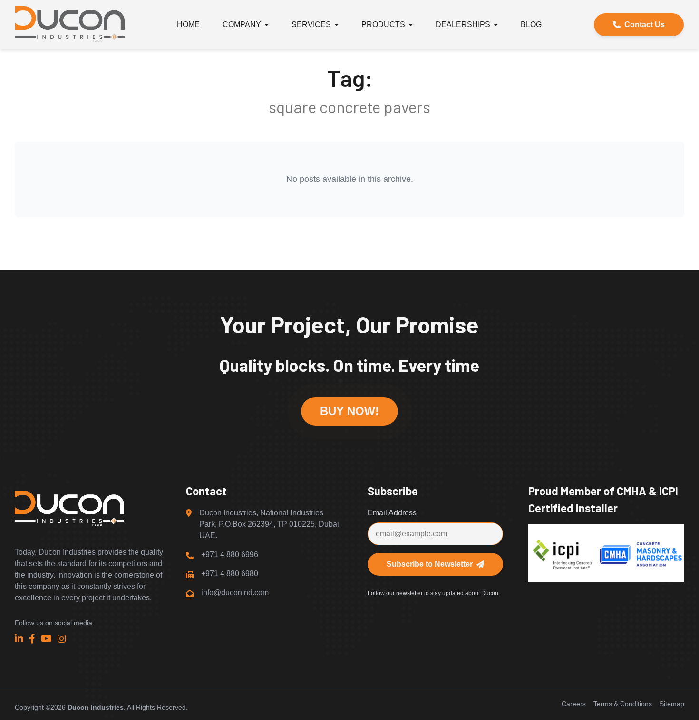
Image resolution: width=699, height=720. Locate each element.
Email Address (392, 513)
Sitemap (672, 704)
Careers (574, 704)
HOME (188, 24)
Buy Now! (349, 411)
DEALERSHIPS (463, 24)
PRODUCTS (383, 24)
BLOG (531, 24)
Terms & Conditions (622, 704)
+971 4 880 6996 (229, 554)
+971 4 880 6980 (229, 573)
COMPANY (242, 24)
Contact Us (644, 24)
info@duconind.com (235, 592)
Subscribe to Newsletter (430, 564)
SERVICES (311, 24)
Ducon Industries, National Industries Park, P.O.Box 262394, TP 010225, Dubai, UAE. (270, 524)
